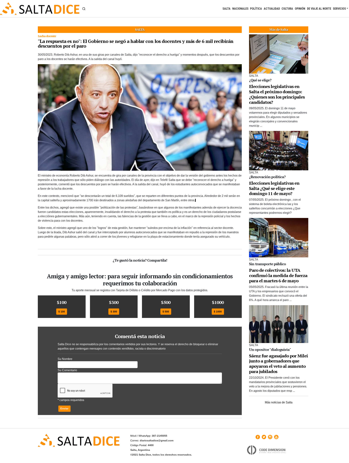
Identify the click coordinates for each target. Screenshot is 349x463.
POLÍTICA (256, 8)
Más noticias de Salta (278, 402)
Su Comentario (67, 370)
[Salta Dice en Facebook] (258, 437)
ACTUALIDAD (272, 8)
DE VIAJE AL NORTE (319, 8)
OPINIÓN (300, 8)
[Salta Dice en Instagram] (270, 437)
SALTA (226, 8)
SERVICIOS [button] (339, 8)
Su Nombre (65, 358)
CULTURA (287, 8)
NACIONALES (240, 8)
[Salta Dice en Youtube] (276, 437)
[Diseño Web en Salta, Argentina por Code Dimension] (267, 450)
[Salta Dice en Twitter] (264, 437)
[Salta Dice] (39, 8)
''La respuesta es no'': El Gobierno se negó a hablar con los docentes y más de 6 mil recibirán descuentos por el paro (135, 43)
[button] (83, 9)
